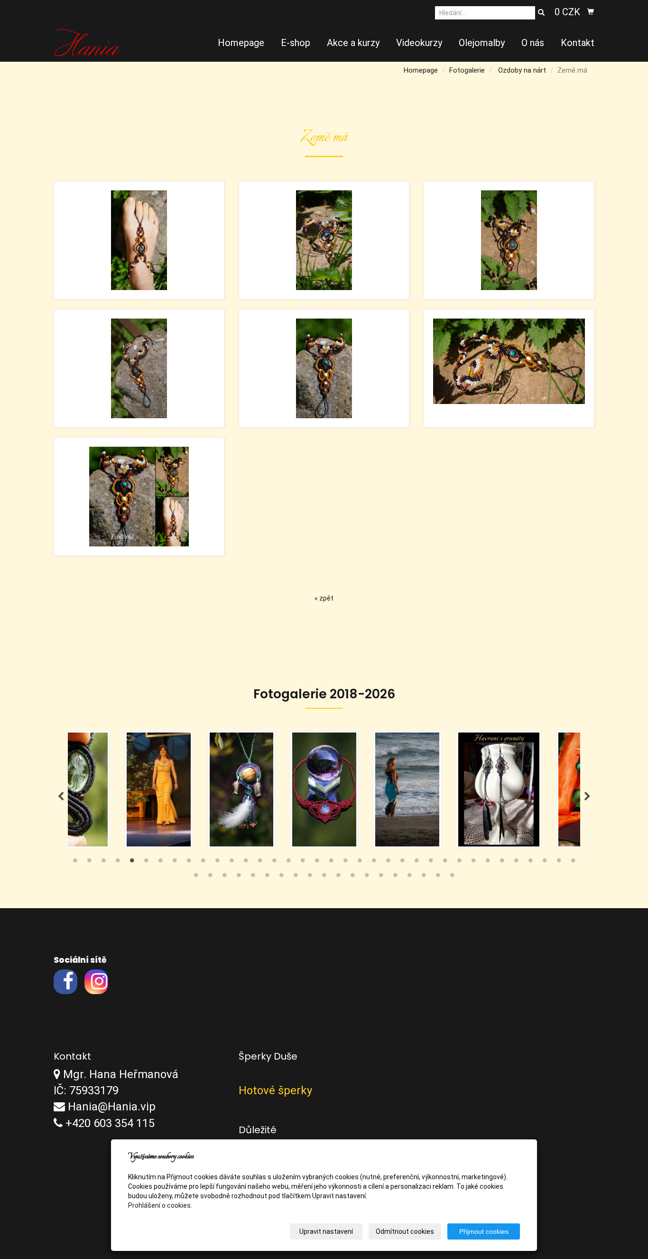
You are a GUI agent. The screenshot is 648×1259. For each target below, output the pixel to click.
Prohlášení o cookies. (160, 1205)
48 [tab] (352, 877)
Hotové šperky (275, 1090)
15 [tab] (274, 862)
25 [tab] (416, 862)
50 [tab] (381, 877)
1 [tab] (75, 862)
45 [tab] (310, 877)
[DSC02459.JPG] (509, 368)
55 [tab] (452, 877)
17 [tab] (302, 862)
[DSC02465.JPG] (509, 240)
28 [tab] (459, 862)
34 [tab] (544, 862)
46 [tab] (324, 877)
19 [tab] (331, 862)
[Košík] (590, 12)
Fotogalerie (467, 70)
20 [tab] (345, 862)
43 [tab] (281, 877)
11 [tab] (217, 862)
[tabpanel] (324, 789)
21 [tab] (359, 862)
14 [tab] (260, 862)
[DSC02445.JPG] (139, 240)
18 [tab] (317, 862)
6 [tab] (146, 862)
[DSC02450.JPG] (324, 368)
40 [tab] (238, 877)
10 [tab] (203, 862)
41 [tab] (253, 877)
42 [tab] (267, 877)
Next (587, 796)
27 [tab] (445, 862)
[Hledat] (541, 13)
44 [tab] (295, 877)
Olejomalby (482, 42)
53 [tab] (423, 877)
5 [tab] (132, 862)
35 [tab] (559, 862)
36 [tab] (573, 862)
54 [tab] (438, 877)
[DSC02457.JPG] (139, 368)
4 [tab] (117, 862)
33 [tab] (530, 862)
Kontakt (577, 42)
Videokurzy (419, 42)
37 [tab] (196, 877)
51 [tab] (395, 877)
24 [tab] (402, 862)
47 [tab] (338, 877)
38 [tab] (210, 877)
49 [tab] (366, 877)
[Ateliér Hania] (87, 41)
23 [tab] (388, 862)
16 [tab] (288, 862)
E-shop (295, 42)
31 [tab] (502, 862)
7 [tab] (160, 862)
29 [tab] (473, 862)
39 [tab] (224, 877)
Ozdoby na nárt (522, 70)
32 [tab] (516, 862)
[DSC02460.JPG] (324, 240)
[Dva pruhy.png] (139, 496)
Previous (60, 796)
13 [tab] (245, 862)
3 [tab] (103, 862)
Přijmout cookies (484, 1231)
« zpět (324, 598)
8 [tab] (174, 862)
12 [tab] (231, 862)
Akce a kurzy (353, 42)
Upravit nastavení (326, 1231)
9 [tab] (189, 862)
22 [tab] (374, 862)
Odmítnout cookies (405, 1231)
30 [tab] (487, 862)
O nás (532, 42)
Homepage (241, 42)
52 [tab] (409, 877)
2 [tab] (89, 862)
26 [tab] (430, 862)
